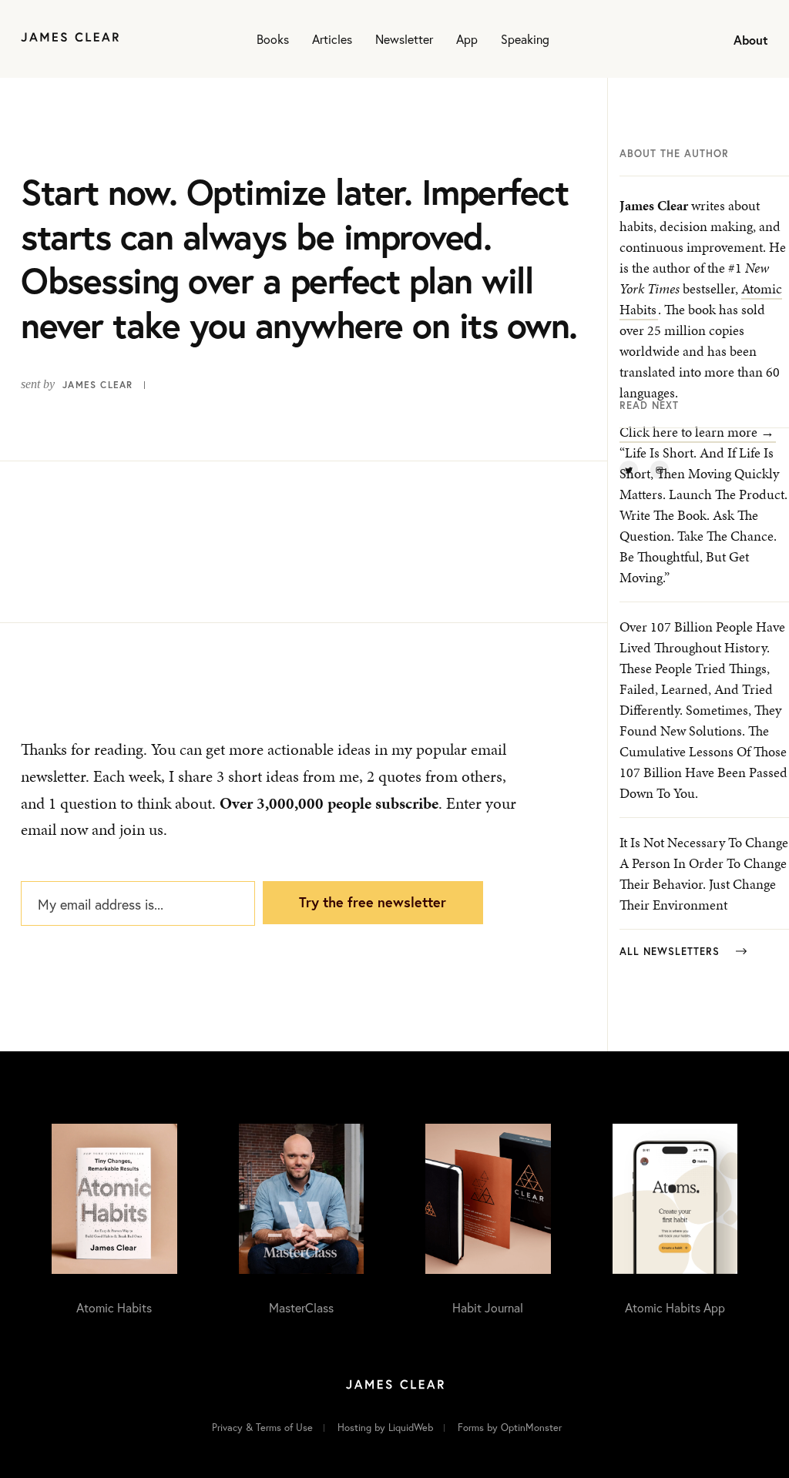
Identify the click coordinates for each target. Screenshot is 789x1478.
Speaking (525, 39)
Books (273, 39)
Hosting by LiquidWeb (385, 1427)
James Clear (97, 384)
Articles (332, 39)
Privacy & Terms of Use (262, 1427)
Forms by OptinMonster (510, 1427)
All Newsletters (671, 951)
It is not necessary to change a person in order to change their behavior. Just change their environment (703, 873)
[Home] (70, 39)
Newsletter (404, 39)
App (467, 39)
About (751, 40)
